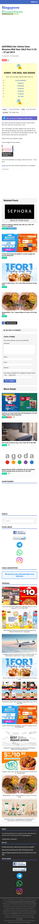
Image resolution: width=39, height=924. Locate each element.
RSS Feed (20, 96)
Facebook (21, 91)
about (17, 901)
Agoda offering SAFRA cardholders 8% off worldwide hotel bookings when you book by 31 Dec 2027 (18, 470)
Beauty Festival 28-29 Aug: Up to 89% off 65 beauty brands (17, 850)
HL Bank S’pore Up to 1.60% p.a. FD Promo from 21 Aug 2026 (18, 847)
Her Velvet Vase (11, 323)
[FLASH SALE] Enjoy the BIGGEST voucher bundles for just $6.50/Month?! (18, 254)
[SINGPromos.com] (19, 10)
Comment (7, 343)
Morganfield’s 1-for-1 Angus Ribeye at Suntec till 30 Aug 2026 (19, 313)
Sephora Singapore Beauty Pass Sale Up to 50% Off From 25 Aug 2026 (18, 225)
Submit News (6, 839)
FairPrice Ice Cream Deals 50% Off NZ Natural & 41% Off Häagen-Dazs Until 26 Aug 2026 (19, 414)
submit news (27, 901)
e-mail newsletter (20, 80)
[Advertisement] (19, 30)
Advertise (13, 839)
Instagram (21, 88)
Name (5, 357)
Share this (5, 165)
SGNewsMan (15, 56)
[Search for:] (19, 521)
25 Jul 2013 (6, 56)
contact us (33, 901)
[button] (34, 1)
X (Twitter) (21, 94)
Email (5, 362)
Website (6, 367)
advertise (21, 901)
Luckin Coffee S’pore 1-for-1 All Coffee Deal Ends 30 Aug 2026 (19, 284)
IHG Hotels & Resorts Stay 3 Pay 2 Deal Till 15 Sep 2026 (19, 443)
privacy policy (12, 901)
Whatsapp (21, 85)
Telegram (20, 83)
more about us (27, 835)
